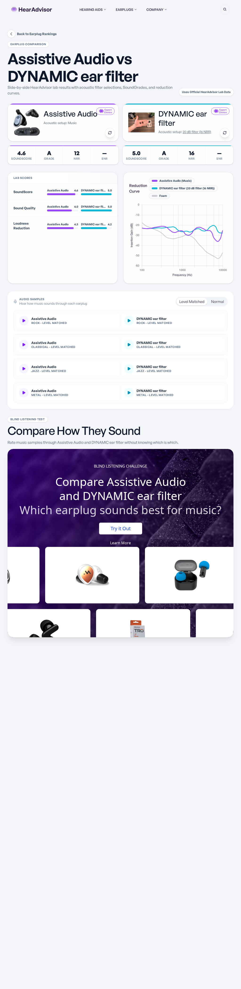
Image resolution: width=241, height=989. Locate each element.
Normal (217, 301)
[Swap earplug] (110, 132)
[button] (225, 9)
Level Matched (192, 301)
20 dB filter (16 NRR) (197, 132)
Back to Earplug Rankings (37, 34)
